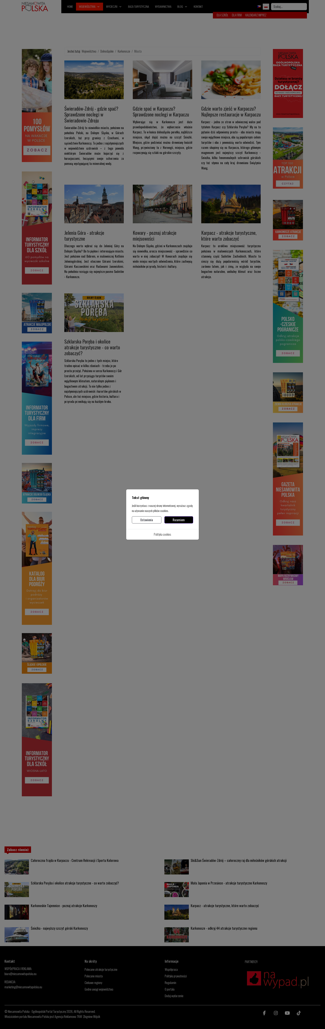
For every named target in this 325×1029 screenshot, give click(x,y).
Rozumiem (179, 520)
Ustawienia (146, 520)
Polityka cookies (162, 534)
